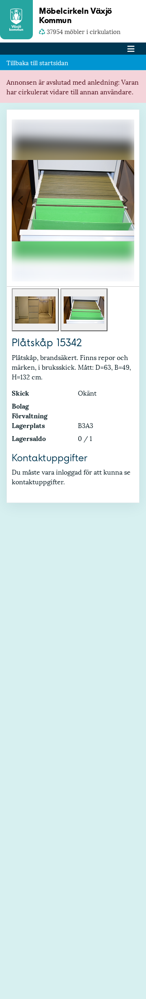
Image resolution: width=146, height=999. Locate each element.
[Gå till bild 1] (35, 309)
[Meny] (131, 49)
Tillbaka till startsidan (37, 62)
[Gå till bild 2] (83, 309)
